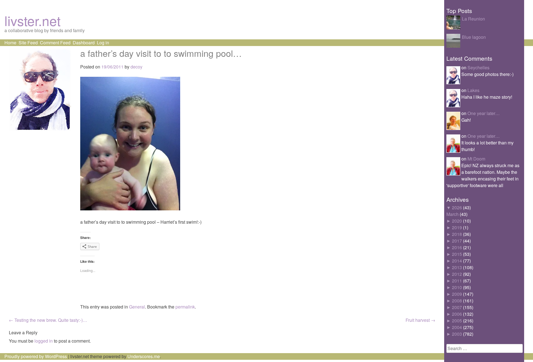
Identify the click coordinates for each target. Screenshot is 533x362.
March (452, 214)
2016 (457, 247)
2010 (457, 287)
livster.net (32, 20)
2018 (457, 234)
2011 (457, 280)
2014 (457, 261)
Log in (103, 42)
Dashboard (84, 42)
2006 (457, 314)
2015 (457, 254)
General (137, 307)
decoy (136, 66)
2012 (457, 274)
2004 (457, 327)
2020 (457, 221)
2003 (457, 334)
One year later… (483, 113)
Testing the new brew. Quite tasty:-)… (48, 320)
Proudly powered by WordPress (35, 356)
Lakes (473, 90)
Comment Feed (55, 42)
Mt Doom (476, 158)
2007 (457, 307)
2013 (457, 267)
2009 (457, 294)
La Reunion (473, 19)
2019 (457, 227)
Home (10, 42)
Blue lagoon (474, 37)
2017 (457, 241)
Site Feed (28, 42)
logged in (43, 341)
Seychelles (478, 67)
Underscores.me (143, 356)
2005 (457, 320)
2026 (457, 207)
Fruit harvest (420, 320)
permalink (185, 307)
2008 (457, 300)
